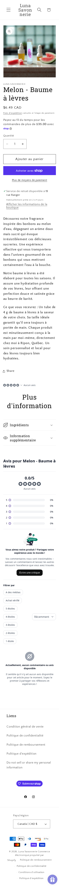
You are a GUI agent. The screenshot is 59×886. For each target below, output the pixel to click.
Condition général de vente (25, 726)
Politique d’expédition (31, 878)
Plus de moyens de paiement (29, 180)
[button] (8, 9)
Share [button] (10, 371)
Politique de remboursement (26, 744)
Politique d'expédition (22, 753)
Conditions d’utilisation (31, 872)
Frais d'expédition (12, 113)
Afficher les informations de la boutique (26, 206)
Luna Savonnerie (27, 851)
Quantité (8, 135)
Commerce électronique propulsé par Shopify (28, 856)
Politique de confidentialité (25, 735)
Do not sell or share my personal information (29, 765)
